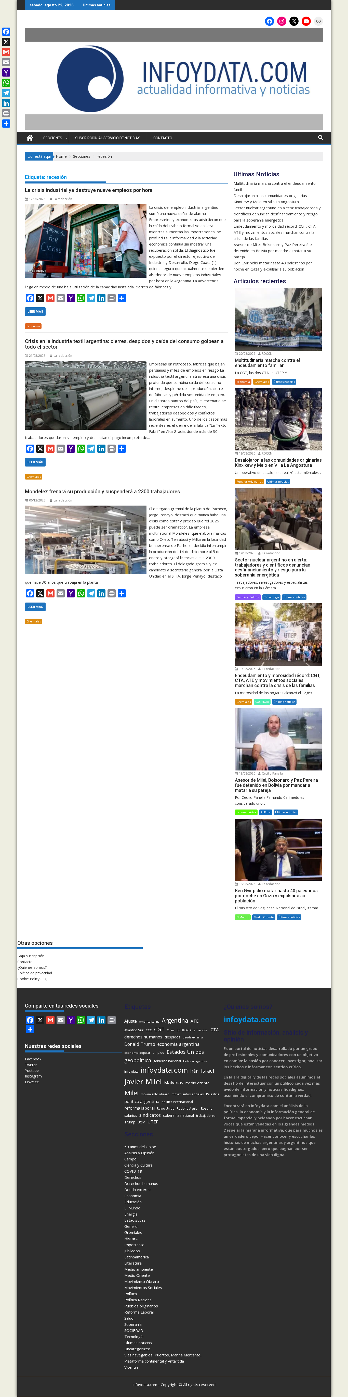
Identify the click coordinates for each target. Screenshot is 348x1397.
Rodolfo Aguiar (188, 1108)
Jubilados (132, 1250)
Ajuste (130, 1021)
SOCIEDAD (262, 702)
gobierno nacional (167, 1061)
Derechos (132, 1177)
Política (266, 812)
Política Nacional (138, 1299)
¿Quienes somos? (32, 967)
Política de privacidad (34, 973)
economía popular (137, 1053)
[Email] (6, 62)
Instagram (33, 1076)
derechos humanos (143, 1037)
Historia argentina (195, 1061)
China (171, 1030)
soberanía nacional (178, 1115)
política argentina (141, 1101)
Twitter (31, 1064)
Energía (131, 1214)
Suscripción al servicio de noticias (107, 138)
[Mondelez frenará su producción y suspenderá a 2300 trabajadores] (85, 508)
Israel (207, 1070)
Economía (33, 326)
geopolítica (137, 1060)
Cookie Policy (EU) (32, 978)
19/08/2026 (246, 453)
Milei (131, 1092)
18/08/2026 (246, 773)
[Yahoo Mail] (6, 72)
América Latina (149, 1021)
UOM (141, 1122)
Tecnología (271, 597)
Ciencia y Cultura (247, 597)
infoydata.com (164, 1070)
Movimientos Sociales (143, 1287)
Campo (130, 1158)
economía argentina (178, 1044)
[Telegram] (6, 93)
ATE (194, 1021)
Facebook (33, 1059)
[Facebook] (6, 32)
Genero (131, 1226)
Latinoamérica (246, 812)
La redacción (62, 199)
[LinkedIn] (6, 103)
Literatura (133, 1263)
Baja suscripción (30, 955)
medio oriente (197, 1082)
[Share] (6, 123)
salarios (130, 1115)
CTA (215, 1030)
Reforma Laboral (139, 1312)
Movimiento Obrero (141, 1281)
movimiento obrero (155, 1094)
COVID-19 (133, 1171)
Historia (131, 1238)
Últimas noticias (284, 382)
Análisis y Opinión (139, 1152)
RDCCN (266, 353)
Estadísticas (134, 1220)
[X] (6, 42)
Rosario (206, 1108)
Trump (129, 1122)
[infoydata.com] (174, 128)
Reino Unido (166, 1108)
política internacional (177, 1101)
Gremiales (33, 477)
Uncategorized (137, 1348)
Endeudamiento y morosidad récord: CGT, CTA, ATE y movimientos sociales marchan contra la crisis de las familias (275, 232)
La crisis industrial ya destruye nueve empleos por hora (89, 190)
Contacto (162, 138)
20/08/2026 (246, 353)
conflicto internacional (192, 1030)
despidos (172, 1036)
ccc (149, 1030)
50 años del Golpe (140, 1146)
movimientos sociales (188, 1094)
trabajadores (206, 1115)
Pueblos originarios (249, 481)
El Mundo (242, 917)
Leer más (35, 311)
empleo (158, 1052)
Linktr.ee (32, 1082)
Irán (194, 1071)
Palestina (212, 1094)
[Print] (6, 113)
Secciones (52, 138)
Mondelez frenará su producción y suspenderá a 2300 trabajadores (102, 491)
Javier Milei (143, 1081)
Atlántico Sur (133, 1030)
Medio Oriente (264, 917)
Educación (133, 1201)
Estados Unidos (185, 1051)
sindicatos (150, 1115)
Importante (134, 1244)
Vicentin (131, 1367)
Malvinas (173, 1083)
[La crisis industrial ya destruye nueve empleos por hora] (85, 207)
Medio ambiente (138, 1269)
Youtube (32, 1070)
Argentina (175, 1020)
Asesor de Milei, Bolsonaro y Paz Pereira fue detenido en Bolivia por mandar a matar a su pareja (273, 250)
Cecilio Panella (272, 773)
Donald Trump (139, 1044)
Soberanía (133, 1324)
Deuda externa (137, 1189)
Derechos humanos (141, 1183)
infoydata (131, 1071)
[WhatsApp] (6, 83)
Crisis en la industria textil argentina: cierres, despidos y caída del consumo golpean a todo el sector (124, 344)
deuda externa (193, 1037)
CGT (159, 1029)
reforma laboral (139, 1108)
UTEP (153, 1122)
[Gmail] (6, 52)
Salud (128, 1318)
